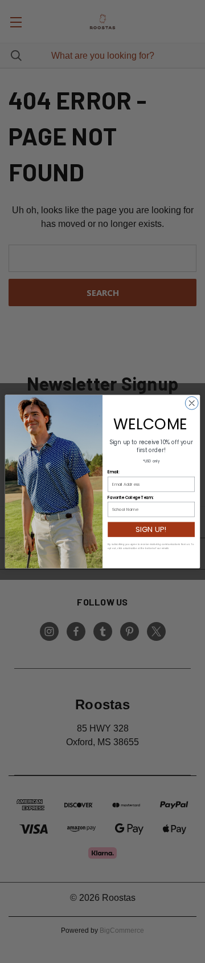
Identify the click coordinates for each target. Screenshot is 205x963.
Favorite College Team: (130, 497)
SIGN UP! (151, 529)
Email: (113, 472)
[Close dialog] (192, 403)
